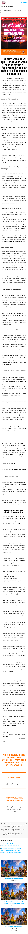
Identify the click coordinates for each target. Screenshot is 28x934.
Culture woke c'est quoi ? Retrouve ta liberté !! (12, 826)
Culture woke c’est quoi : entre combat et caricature (12, 832)
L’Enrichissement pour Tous (9, 520)
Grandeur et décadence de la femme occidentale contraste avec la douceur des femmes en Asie (14, 902)
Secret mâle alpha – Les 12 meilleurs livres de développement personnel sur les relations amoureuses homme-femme (14, 799)
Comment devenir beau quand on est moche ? (11, 848)
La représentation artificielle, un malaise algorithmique (12, 833)
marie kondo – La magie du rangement (10, 845)
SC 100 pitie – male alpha (7, 843)
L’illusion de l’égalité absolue (10, 835)
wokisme (21, 83)
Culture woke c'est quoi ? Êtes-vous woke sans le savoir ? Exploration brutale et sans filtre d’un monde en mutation (13, 828)
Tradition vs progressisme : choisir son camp (12, 834)
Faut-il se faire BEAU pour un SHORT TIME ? (11, 850)
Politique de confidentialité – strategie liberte (16, 930)
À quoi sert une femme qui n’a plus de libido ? (11, 852)
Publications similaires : (9, 837)
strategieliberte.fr (6, 10)
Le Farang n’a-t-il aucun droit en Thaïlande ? (14, 926)
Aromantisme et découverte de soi (9, 830)
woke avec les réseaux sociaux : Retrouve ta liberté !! (14, 825)
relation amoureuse (6, 12)
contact (5, 930)
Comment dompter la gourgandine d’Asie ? (11, 847)
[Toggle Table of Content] (25, 823)
